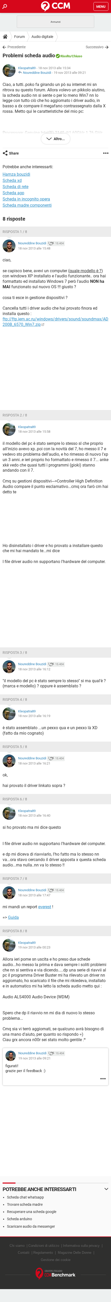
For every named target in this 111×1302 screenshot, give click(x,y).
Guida (13, 917)
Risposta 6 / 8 (15, 799)
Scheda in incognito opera (26, 199)
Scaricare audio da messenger (31, 1226)
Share (14, 153)
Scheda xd (12, 180)
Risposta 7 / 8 (15, 879)
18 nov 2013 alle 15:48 (34, 248)
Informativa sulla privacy (81, 1246)
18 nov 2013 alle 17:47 (34, 895)
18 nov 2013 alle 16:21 (34, 763)
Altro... (59, 139)
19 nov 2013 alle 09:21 (70, 73)
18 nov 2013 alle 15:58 (34, 431)
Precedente (16, 47)
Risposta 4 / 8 (15, 699)
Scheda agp (13, 192)
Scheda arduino (19, 1219)
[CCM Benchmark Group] (55, 1274)
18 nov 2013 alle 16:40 (34, 815)
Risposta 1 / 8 (15, 232)
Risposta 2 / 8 (15, 415)
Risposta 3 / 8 (15, 652)
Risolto (65, 56)
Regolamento (43, 1253)
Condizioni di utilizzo (43, 1246)
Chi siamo (17, 1246)
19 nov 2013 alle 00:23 (34, 947)
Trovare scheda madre (25, 1204)
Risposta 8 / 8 (15, 931)
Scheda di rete (15, 186)
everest (44, 906)
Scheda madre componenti (27, 205)
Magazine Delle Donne (74, 1253)
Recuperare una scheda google (31, 1212)
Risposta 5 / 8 (15, 747)
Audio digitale (42, 37)
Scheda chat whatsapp (25, 1197)
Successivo (95, 47)
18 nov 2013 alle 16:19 (34, 716)
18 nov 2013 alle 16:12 (34, 669)
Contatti (23, 1253)
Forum (19, 37)
